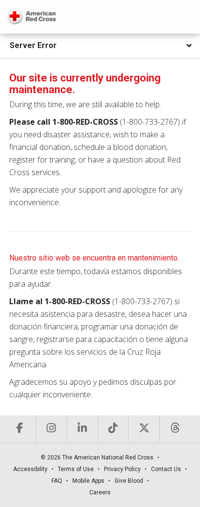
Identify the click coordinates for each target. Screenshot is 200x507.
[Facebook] (20, 428)
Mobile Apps (88, 480)
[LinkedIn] (82, 428)
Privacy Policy (122, 469)
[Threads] (174, 428)
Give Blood (129, 480)
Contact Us (166, 469)
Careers (100, 492)
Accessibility (30, 469)
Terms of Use (76, 469)
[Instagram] (51, 428)
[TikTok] (113, 428)
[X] (143, 428)
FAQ (56, 480)
